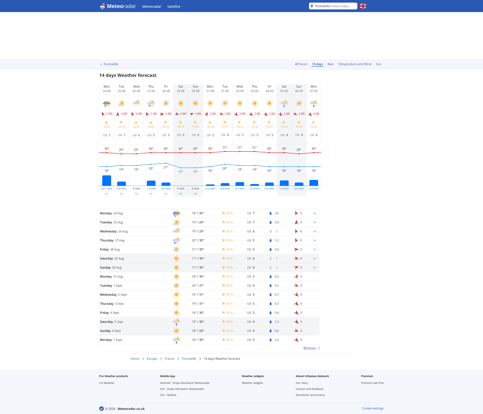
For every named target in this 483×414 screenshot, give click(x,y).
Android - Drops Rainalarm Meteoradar (185, 383)
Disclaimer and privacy (310, 395)
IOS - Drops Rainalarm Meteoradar (182, 389)
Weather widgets (252, 383)
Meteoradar (151, 6)
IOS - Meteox (168, 395)
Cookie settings (373, 408)
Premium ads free (372, 383)
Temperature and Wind (354, 64)
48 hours (301, 64)
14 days (317, 64)
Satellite (173, 6)
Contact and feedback (309, 389)
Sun (378, 64)
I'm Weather (107, 383)
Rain (331, 64)
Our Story (302, 383)
